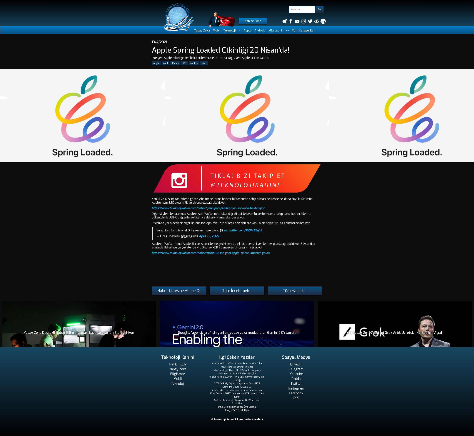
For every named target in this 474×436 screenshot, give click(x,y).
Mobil (216, 30)
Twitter (296, 383)
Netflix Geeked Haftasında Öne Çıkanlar (237, 406)
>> (287, 30)
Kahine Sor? (253, 21)
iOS (184, 63)
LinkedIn (296, 364)
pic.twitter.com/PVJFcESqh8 (243, 230)
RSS (296, 398)
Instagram (296, 388)
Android (260, 30)
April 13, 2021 (209, 236)
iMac (204, 63)
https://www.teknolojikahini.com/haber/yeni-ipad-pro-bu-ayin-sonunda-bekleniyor (208, 208)
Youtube (296, 374)
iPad (165, 63)
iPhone (175, 63)
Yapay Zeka (202, 30)
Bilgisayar (177, 374)
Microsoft (275, 30)
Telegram (296, 369)
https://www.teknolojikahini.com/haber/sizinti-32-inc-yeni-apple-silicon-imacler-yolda (211, 253)
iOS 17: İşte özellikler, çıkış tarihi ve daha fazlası (237, 390)
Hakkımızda (177, 364)
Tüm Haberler (295, 290)
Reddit (296, 379)
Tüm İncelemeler (237, 290)
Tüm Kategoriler (303, 30)
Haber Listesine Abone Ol (179, 290)
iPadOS (194, 63)
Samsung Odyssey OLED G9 (236, 386)
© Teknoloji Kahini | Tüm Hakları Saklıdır (237, 419)
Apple (247, 30)
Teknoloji (229, 30)
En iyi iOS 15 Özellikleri (237, 410)
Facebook (296, 393)
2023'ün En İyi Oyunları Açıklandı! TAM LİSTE (237, 383)
